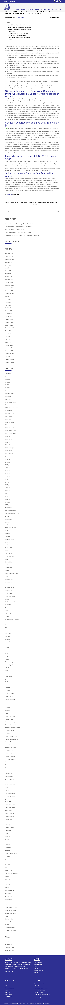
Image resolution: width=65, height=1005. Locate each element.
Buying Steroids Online (11, 573)
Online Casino (9, 776)
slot (6, 867)
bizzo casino (8, 553)
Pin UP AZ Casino (10, 805)
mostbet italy (8, 733)
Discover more (9, 971)
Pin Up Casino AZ (10, 813)
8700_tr (7, 488)
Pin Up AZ (8, 802)
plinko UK (7, 836)
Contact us (58, 9)
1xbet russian (9, 453)
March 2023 (8, 311)
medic (7, 713)
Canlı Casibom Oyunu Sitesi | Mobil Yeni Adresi (18, 232)
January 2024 (9, 282)
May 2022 (8, 339)
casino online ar (9, 587)
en (5, 630)
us (5, 902)
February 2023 (9, 313)
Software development (11, 873)
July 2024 (8, 265)
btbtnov (7, 570)
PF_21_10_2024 (10, 796)
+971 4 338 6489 (12, 1)
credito (7, 616)
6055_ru (7, 462)
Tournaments (8, 896)
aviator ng (8, 525)
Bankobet (7, 533)
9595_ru (7, 502)
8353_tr (7, 479)
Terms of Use (8, 996)
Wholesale (23, 9)
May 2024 (8, 271)
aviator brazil (8, 519)
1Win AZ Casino (9, 393)
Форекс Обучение (10, 930)
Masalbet (7, 710)
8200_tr (7, 470)
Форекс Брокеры (10, 927)
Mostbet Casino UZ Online (12, 727)
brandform (31, 1003)
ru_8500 (7, 856)
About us (50, 9)
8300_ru (7, 473)
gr (5, 679)
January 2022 (9, 348)
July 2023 (8, 299)
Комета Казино (9, 922)
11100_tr (7, 388)
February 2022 (9, 345)
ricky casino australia (11, 853)
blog (6, 559)
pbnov (7, 790)
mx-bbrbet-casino (10, 756)
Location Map (37, 997)
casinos (7, 599)
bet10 (6, 545)
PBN (6, 787)
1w (6, 390)
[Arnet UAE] (7, 7)
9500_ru (7, 499)
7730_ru (7, 468)
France (7, 667)
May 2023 (8, 305)
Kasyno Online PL (10, 699)
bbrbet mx (8, 542)
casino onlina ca (9, 585)
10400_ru (7, 385)
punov (6, 842)
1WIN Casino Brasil (10, 402)
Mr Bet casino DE (10, 753)
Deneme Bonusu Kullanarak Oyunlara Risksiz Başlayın (20, 224)
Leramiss (7, 707)
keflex (7, 702)
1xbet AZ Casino (9, 422)
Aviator (7, 516)
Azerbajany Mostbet (10, 528)
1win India (8, 405)
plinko (6, 833)
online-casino (9, 782)
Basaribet (7, 536)
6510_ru (7, 465)
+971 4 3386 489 (40, 990)
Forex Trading (9, 662)
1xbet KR (7, 442)
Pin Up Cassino (9, 816)
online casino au (9, 779)
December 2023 (9, 285)
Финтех (7, 925)
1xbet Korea (8, 439)
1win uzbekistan (9, 413)
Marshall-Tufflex (38, 964)
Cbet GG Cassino (10, 605)
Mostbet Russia (9, 742)
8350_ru (7, 476)
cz (5, 622)
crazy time (8, 613)
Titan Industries (38, 962)
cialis (6, 610)
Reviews (7, 850)
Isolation (7, 687)
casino (7, 576)
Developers (8, 625)
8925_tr (7, 493)
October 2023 (9, 291)
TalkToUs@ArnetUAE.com (44, 994)
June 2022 (8, 336)
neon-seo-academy (10, 759)
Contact (7, 992)
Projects (30, 9)
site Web (28, 101)
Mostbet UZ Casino (10, 747)
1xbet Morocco (9, 445)
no (5, 770)
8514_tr (7, 482)
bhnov (6, 550)
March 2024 (8, 276)
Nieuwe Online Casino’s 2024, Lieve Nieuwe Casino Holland (18, 202)
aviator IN (7, 522)
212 (6, 456)
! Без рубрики (9, 373)
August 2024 (8, 262)
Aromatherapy (9, 508)
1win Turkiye (8, 410)
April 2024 (8, 273)
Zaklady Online (9, 919)
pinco (6, 822)
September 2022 (10, 328)
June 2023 (8, 302)
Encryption (8, 633)
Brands (37, 9)
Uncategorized (16, 194)
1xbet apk (8, 419)
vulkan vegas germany (11, 913)
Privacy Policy (8, 994)
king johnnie (8, 705)
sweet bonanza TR (10, 890)
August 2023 (8, 296)
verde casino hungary (11, 907)
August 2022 (8, 331)
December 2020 (9, 359)
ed (6, 627)
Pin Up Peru (8, 819)
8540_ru (7, 485)
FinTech (7, 653)
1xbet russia (8, 450)
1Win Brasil (8, 396)
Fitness (7, 659)
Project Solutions (9, 988)
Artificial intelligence (10, 510)
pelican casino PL (10, 793)
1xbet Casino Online (10, 433)
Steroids (7, 885)
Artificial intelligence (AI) (12, 513)
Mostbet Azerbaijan (10, 722)
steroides (8, 882)
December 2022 (9, 319)
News (6, 765)
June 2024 (8, 268)
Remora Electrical (38, 970)
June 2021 (8, 356)
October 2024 (9, 256)
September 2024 (10, 259)
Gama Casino (8, 676)
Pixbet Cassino (9, 827)
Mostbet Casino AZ (10, 725)
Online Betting (9, 773)
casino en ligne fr (10, 582)
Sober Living (8, 870)
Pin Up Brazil (8, 810)
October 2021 (9, 351)
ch (5, 607)
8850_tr (7, 490)
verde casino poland (10, 910)
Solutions (43, 9)
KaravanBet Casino (10, 696)
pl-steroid (8, 830)
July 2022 (8, 333)
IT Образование (9, 693)
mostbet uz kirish (10, 750)
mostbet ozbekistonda (11, 739)
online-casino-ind (10, 785)
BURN (35, 966)
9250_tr (7, 496)
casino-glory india (10, 596)
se (6, 859)
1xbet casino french (10, 430)
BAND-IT (36, 968)
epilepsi (7, 636)
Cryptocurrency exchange (12, 619)
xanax (6, 916)
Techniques (8, 893)
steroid (7, 876)
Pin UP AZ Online (10, 807)
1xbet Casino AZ (9, 425)
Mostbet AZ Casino (10, 716)
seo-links (7, 865)
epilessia (7, 642)
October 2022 (9, 325)
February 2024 (9, 279)
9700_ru (7, 505)
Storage (7, 887)
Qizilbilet (7, 845)
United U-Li (36, 972)
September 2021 (10, 353)
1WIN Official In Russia (11, 408)
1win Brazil (8, 399)
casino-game (8, 593)
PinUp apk (8, 825)
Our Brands (8, 990)
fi (5, 650)
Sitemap (6, 1003)
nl (5, 767)
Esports (7, 647)
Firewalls (7, 656)
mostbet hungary (9, 730)
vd (5, 905)
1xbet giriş (8, 436)
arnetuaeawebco (10, 17)
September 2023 (10, 293)
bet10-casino (9, 548)
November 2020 (9, 362)
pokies (7, 839)
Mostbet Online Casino (11, 736)
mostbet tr (8, 745)
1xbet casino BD (9, 428)
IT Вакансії (8, 690)
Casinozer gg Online (10, 602)
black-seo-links (9, 556)
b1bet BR (7, 530)
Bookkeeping (8, 568)
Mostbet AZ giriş (10, 719)
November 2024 (9, 254)
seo (6, 862)
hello (6, 685)
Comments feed (9, 947)
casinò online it (9, 590)
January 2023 (9, 316)
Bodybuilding (8, 562)
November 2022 (9, 322)
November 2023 (9, 288)
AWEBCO (46, 1003)
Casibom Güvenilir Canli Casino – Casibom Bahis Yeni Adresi (22, 235)
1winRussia (8, 416)
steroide (7, 879)
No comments (55, 17)
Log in (7, 941)
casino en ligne (9, 579)
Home (17, 9)
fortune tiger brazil (10, 665)
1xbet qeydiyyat (9, 448)
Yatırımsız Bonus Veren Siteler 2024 (15, 229)
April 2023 (8, 308)
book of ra (8, 565)
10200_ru (7, 379)
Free (6, 670)
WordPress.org (9, 950)
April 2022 (8, 342)
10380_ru (7, 382)
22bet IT (7, 459)
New (6, 762)
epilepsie (7, 639)
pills (6, 799)
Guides (7, 682)
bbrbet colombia (9, 539)
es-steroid (8, 645)
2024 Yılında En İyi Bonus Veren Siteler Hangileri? (18, 226)
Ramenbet (8, 847)
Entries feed (8, 944)
